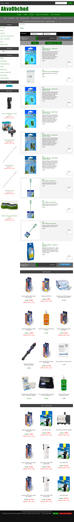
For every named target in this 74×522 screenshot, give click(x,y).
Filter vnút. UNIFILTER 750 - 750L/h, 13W (9, 114)
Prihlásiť (7, 3)
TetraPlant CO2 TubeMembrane (50, 71)
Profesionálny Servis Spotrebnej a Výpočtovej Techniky (33, 21)
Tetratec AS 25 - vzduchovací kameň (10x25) (50, 49)
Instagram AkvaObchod (46, 18)
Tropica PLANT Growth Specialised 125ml (63, 395)
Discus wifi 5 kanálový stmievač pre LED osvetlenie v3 (46, 395)
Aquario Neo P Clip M (9, 190)
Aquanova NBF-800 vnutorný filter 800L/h (29, 329)
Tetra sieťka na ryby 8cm (49, 181)
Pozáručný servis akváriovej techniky (66, 18)
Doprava (2, 58)
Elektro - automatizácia (55, 14)
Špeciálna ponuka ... (4, 44)
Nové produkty (11, 18)
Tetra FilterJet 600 (64, 462)
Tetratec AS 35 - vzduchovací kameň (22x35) (50, 112)
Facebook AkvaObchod (35, 18)
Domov (5, 18)
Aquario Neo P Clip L (9, 165)
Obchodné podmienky (4, 63)
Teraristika (31, 14)
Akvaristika (19, 14)
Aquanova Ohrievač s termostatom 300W (29, 364)
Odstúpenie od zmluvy (50, 21)
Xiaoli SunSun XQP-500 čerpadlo (64, 429)
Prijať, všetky (55, 513)
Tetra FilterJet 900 (64, 495)
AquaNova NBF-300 (46, 296)
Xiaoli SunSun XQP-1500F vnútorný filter (46, 496)
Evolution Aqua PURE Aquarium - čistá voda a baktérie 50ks (63, 297)
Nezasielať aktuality (4, 78)
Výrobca (35, 42)
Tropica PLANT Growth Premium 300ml (46, 329)
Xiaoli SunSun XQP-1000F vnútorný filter (46, 463)
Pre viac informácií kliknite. (46, 513)
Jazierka (25, 14)
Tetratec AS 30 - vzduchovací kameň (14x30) (50, 89)
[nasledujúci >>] (53, 38)
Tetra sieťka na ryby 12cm (49, 223)
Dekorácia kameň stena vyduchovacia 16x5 (9, 216)
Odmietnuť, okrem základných (65, 513)
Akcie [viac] (9, 90)
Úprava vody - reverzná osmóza (42, 14)
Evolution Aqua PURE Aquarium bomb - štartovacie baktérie (28, 395)
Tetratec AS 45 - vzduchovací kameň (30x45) (50, 158)
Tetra (43, 47)
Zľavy (17, 18)
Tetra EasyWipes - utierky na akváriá (50, 245)
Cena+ (58, 42)
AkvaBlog (55, 18)
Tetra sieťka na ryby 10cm (49, 202)
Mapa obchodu (3, 69)
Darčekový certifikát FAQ (5, 72)
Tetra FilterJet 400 (46, 429)
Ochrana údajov (3, 61)
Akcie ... (2, 41)
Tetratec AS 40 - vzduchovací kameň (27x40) (50, 135)
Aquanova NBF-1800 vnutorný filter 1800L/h (46, 362)
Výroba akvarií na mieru (24, 18)
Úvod (2, 3)
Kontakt (2, 66)
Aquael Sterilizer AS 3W (9, 140)
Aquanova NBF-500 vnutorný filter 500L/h (64, 329)
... (47, 38)
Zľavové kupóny (3, 75)
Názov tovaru (50, 42)
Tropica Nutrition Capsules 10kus (64, 361)
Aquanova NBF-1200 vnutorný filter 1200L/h (29, 297)
